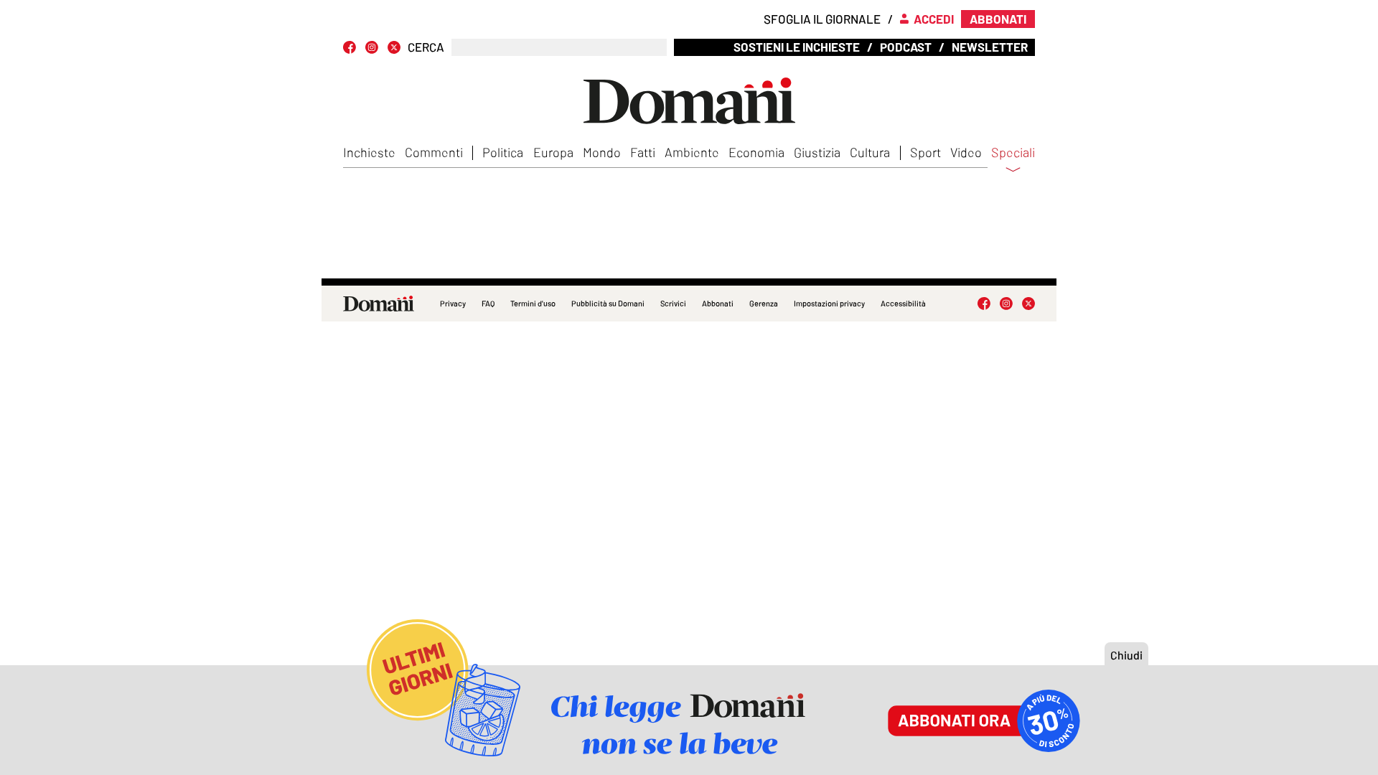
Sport (925, 152)
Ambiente (692, 152)
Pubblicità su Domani (608, 303)
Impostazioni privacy (829, 303)
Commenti (434, 152)
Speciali (1013, 153)
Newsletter (990, 46)
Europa (553, 152)
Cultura (870, 152)
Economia (756, 152)
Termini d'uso (533, 303)
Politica (502, 152)
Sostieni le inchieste (796, 46)
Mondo (602, 152)
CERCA (426, 47)
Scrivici (673, 303)
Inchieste (369, 152)
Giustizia (817, 152)
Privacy (453, 303)
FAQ (488, 303)
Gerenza (763, 303)
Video (966, 152)
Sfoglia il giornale (822, 18)
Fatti (642, 152)
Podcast (906, 46)
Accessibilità (903, 303)
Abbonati (717, 303)
